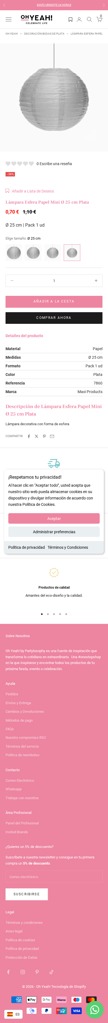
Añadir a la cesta (54, 301)
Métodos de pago (19, 720)
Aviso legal (14, 931)
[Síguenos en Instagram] (22, 972)
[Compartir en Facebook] (29, 436)
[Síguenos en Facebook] (8, 972)
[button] (30, 191)
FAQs (10, 729)
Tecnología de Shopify (68, 986)
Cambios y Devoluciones (25, 711)
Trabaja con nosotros (22, 798)
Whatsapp (14, 789)
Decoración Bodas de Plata (44, 33)
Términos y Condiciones (68, 547)
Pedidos (12, 694)
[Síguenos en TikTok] (51, 972)
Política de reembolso (22, 755)
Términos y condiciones (24, 923)
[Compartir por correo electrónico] (52, 436)
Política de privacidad (26, 547)
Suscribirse (27, 894)
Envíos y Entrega (18, 703)
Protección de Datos (21, 957)
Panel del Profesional (22, 823)
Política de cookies (20, 940)
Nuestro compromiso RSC (26, 737)
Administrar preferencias (54, 532)
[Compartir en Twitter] (36, 436)
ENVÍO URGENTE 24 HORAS (54, 4)
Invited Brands (17, 832)
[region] (54, 585)
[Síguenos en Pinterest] (37, 972)
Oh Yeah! (12, 33)
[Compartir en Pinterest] (44, 436)
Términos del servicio (22, 746)
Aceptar (54, 518)
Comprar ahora (53, 318)
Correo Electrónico (20, 780)
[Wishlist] (70, 19)
